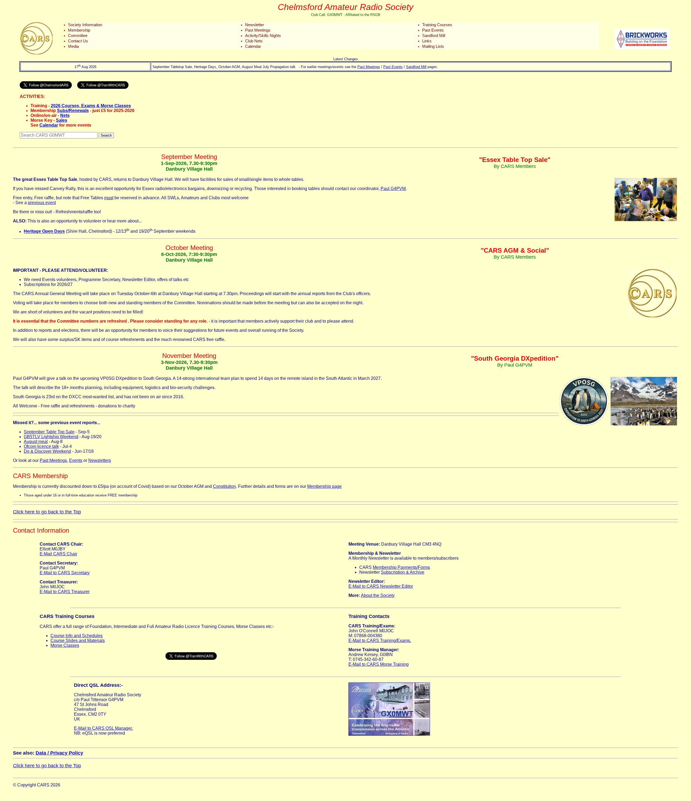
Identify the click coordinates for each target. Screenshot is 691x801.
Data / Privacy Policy (59, 753)
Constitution (224, 486)
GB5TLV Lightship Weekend (51, 436)
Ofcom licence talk (41, 446)
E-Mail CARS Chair (58, 554)
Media (73, 46)
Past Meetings (257, 30)
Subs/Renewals (73, 110)
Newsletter (254, 25)
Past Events (433, 30)
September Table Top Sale (49, 432)
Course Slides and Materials (77, 640)
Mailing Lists (433, 46)
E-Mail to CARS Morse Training (378, 664)
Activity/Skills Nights (263, 35)
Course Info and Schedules (76, 635)
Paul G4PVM (393, 188)
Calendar (253, 46)
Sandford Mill (433, 35)
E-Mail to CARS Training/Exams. (379, 640)
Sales (61, 120)
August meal (36, 441)
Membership (79, 30)
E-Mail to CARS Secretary (65, 572)
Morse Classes (64, 645)
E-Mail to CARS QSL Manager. (103, 728)
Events (75, 460)
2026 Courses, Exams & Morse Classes (91, 105)
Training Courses (437, 25)
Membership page (324, 486)
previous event (42, 202)
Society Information (85, 25)
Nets (65, 115)
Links (427, 41)
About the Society (378, 595)
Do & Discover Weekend (47, 451)
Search (106, 135)
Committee (77, 35)
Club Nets (254, 41)
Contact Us (78, 41)
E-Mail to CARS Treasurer (65, 591)
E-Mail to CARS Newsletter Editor (380, 586)
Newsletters (99, 460)
